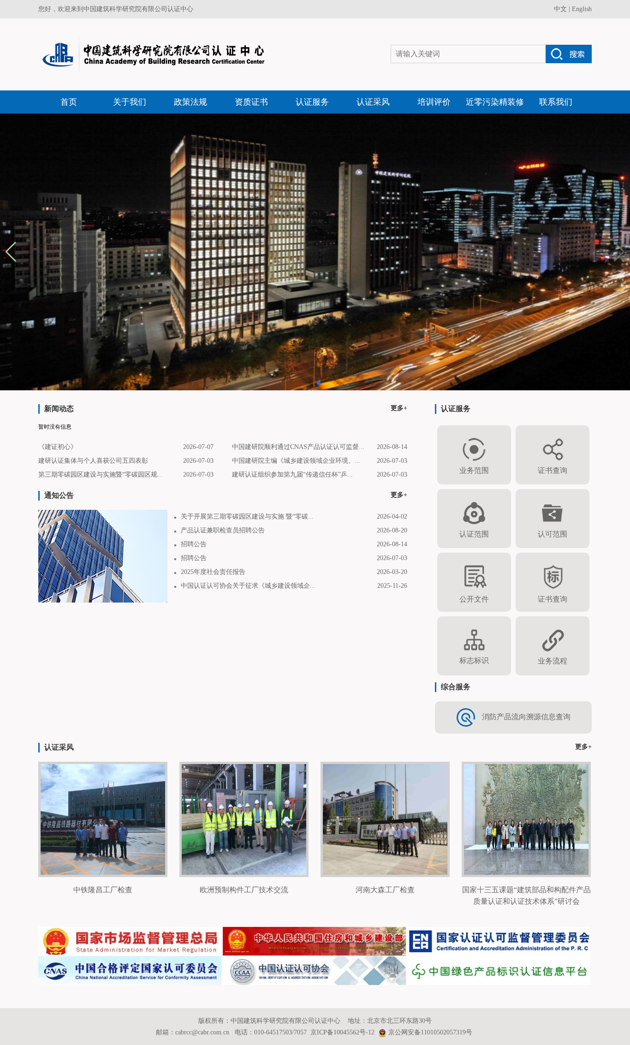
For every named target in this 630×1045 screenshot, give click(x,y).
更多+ (399, 408)
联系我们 (555, 102)
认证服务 (312, 102)
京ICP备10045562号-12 (342, 1032)
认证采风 (373, 102)
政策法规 (190, 102)
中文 (560, 9)
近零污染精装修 (495, 102)
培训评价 (434, 102)
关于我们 (129, 102)
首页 (68, 102)
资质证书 (251, 102)
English (582, 9)
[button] (619, 252)
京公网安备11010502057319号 (430, 1032)
